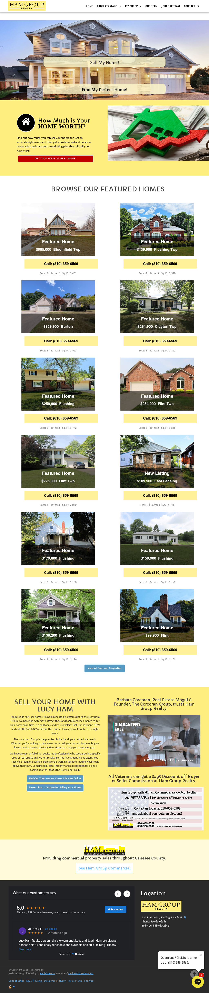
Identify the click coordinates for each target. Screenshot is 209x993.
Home (89, 6)
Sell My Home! (104, 62)
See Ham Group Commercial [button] (104, 868)
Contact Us (191, 6)
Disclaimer (49, 981)
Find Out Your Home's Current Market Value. (55, 778)
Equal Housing (34, 981)
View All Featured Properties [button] (104, 668)
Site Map (89, 981)
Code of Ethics (16, 981)
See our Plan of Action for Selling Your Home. (55, 787)
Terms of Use (75, 981)
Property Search (108, 6)
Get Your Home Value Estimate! (56, 158)
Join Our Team (171, 6)
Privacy (62, 981)
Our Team (151, 6)
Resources (132, 6)
